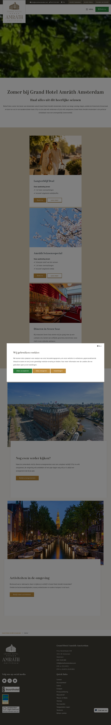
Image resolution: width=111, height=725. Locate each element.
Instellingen (58, 371)
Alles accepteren (22, 371)
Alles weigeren (41, 371)
